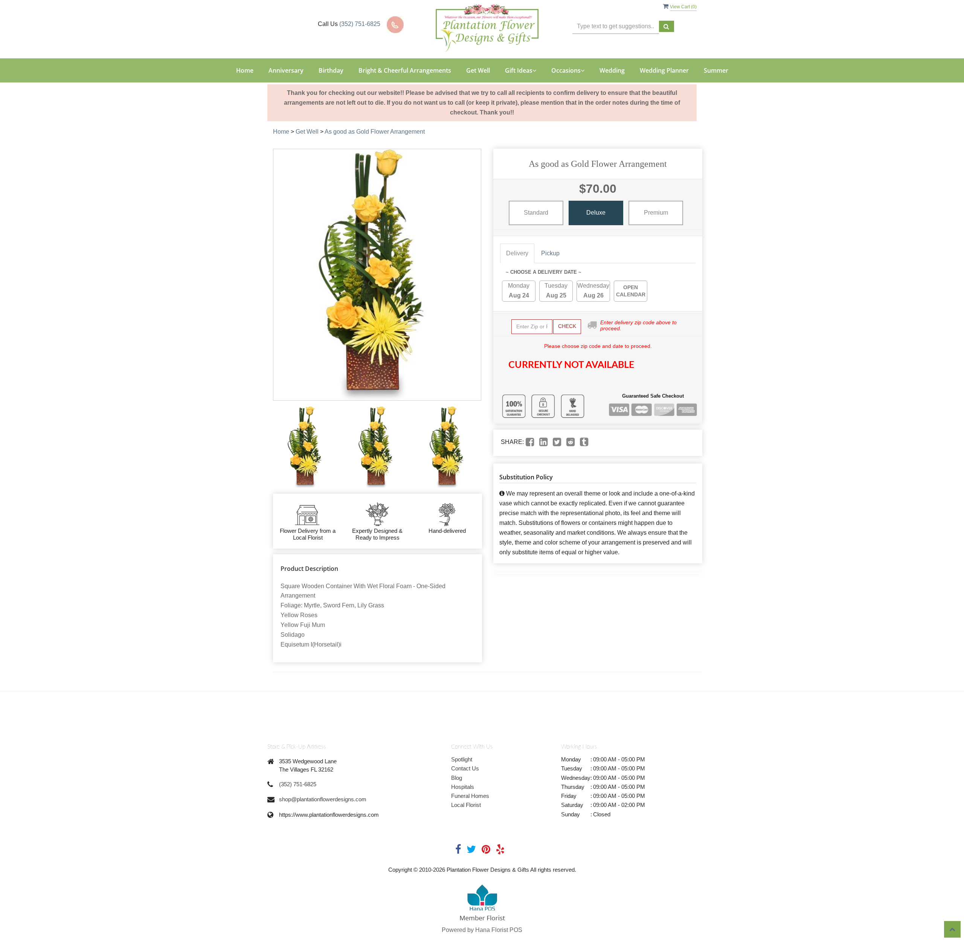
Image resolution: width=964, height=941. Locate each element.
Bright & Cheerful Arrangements (404, 70)
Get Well (478, 70)
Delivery (517, 253)
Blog (456, 778)
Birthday (331, 70)
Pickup (550, 253)
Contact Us (465, 768)
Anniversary (286, 70)
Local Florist (466, 805)
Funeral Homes (470, 796)
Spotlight (461, 759)
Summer (716, 70)
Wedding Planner (664, 70)
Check (567, 326)
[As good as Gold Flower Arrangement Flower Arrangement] (306, 447)
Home (244, 70)
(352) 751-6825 (359, 24)
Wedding (612, 70)
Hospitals (462, 787)
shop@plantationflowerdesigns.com (322, 799)
